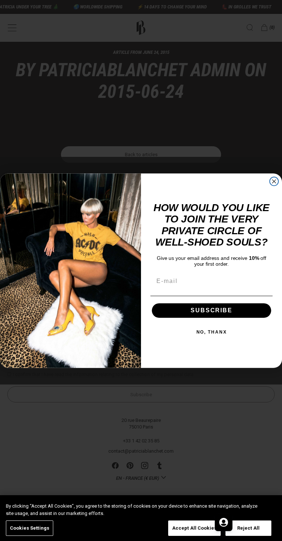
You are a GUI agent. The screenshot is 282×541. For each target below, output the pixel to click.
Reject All (248, 528)
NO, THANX (211, 332)
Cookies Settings (29, 528)
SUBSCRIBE (211, 310)
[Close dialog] (274, 181)
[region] (141, 518)
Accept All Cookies (194, 528)
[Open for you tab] (223, 522)
